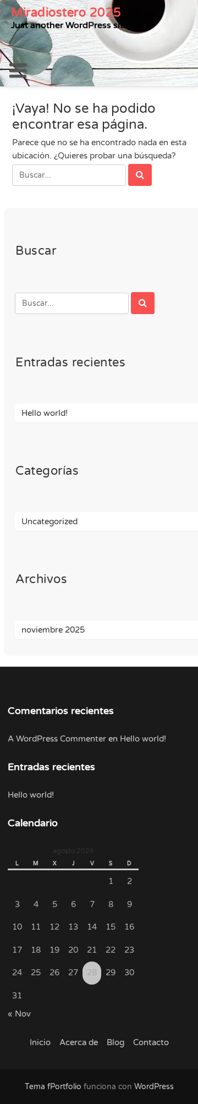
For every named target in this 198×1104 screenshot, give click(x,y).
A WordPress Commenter (57, 739)
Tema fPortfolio (53, 1086)
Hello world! (44, 413)
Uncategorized (49, 521)
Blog (115, 1042)
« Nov (19, 1014)
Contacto (151, 1042)
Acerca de (78, 1042)
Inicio (40, 1042)
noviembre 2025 (53, 630)
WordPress (154, 1086)
